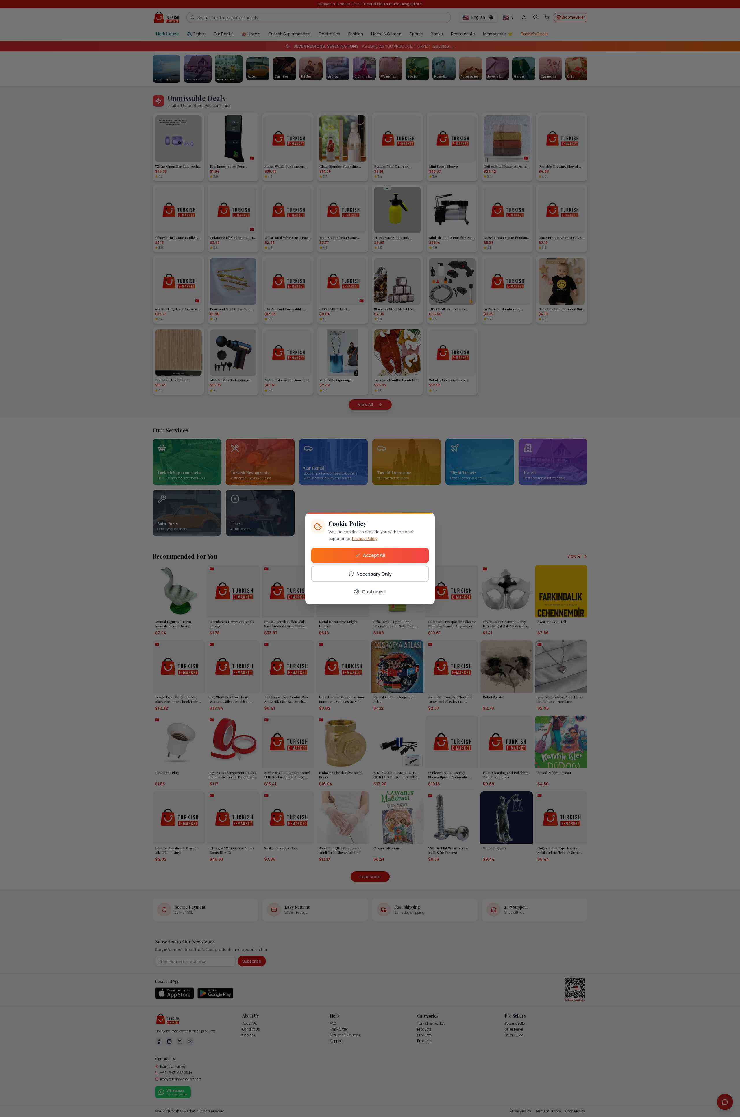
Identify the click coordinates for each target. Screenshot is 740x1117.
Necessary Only (374, 574)
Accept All (374, 555)
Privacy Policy (364, 538)
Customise (374, 592)
